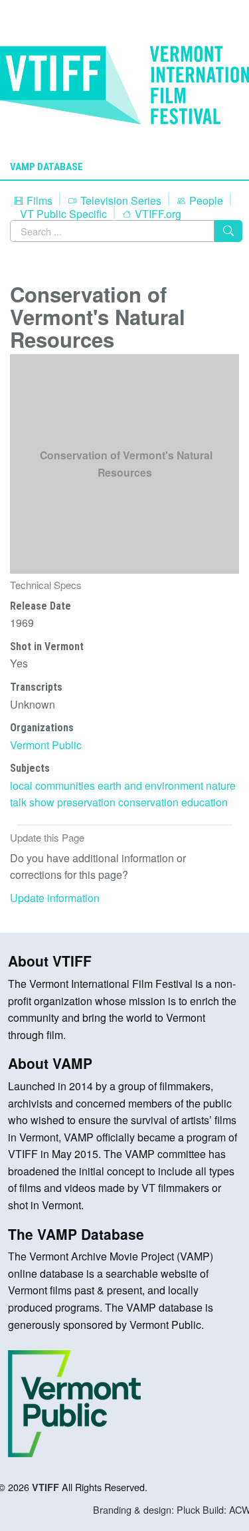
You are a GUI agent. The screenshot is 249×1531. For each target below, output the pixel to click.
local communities (52, 785)
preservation (86, 802)
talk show (32, 802)
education (204, 802)
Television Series (119, 200)
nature (221, 785)
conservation (148, 802)
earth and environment (150, 785)
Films (38, 200)
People (205, 200)
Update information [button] (55, 897)
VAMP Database (46, 167)
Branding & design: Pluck (146, 1509)
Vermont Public (46, 745)
